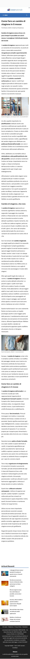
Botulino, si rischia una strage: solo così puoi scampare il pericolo (15, 619)
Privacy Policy (18, 627)
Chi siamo (5, 627)
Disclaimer (25, 627)
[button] (26, 15)
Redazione (10, 627)
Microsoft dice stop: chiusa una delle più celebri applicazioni (16, 611)
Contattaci (15, 647)
